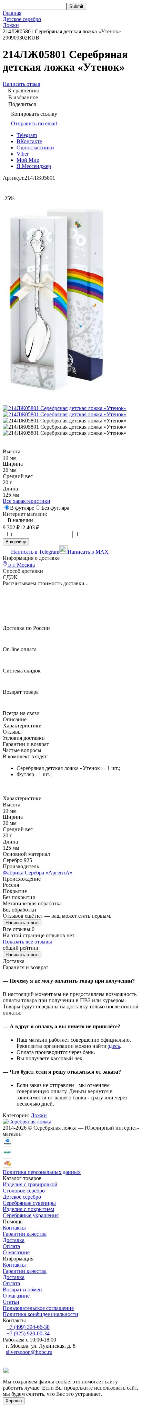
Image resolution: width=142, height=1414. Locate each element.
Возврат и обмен (22, 1289)
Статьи (11, 1302)
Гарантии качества (25, 1234)
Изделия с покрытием (28, 1209)
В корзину (16, 541)
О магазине (16, 1252)
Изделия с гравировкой (30, 1184)
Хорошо (14, 1400)
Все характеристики (26, 501)
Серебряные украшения (31, 1215)
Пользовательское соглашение (38, 1308)
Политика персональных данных (42, 1172)
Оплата (11, 1246)
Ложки (11, 25)
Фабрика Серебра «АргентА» (37, 872)
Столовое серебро (24, 1191)
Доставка (13, 1240)
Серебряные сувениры (29, 1203)
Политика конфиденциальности (40, 1314)
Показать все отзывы (27, 941)
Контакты (14, 1228)
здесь (114, 1046)
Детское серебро (22, 19)
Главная (12, 13)
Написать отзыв (22, 922)
